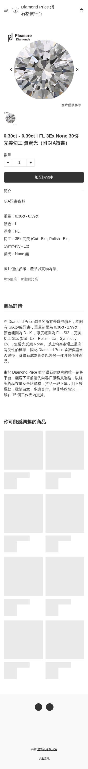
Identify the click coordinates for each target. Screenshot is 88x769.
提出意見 (44, 758)
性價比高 (30, 279)
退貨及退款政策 (47, 749)
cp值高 (11, 279)
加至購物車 (44, 177)
